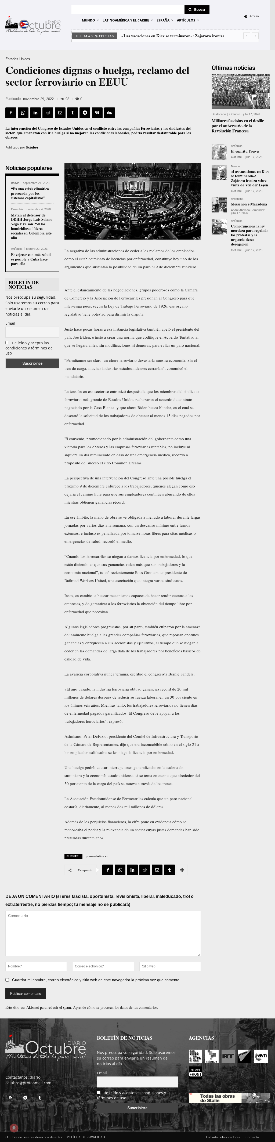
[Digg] (109, 112)
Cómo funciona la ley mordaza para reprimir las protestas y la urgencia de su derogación (249, 235)
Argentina (237, 198)
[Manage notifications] (14, 1128)
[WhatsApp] (23, 112)
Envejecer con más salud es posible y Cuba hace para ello (31, 259)
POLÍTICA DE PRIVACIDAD (86, 1137)
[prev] (246, 35)
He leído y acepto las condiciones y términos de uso (29, 348)
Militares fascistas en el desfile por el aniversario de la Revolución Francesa (238, 125)
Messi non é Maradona (141, 36)
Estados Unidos (17, 59)
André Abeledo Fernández (248, 210)
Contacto (252, 1137)
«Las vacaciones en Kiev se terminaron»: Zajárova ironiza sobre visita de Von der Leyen (250, 178)
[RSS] (10, 1098)
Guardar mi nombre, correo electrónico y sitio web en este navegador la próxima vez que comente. (96, 980)
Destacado (219, 114)
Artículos (17, 248)
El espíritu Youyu (245, 151)
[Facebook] (10, 112)
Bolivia (15, 183)
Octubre (32, 147)
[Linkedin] (35, 112)
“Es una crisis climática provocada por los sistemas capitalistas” (30, 193)
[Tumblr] (72, 112)
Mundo (235, 166)
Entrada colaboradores (223, 1137)
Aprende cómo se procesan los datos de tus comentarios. (115, 1007)
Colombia (17, 209)
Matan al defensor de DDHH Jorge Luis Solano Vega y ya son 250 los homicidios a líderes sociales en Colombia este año (31, 226)
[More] (182, 870)
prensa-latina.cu (97, 856)
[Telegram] (84, 112)
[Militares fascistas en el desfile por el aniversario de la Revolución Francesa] (241, 91)
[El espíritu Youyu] (219, 152)
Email (10, 323)
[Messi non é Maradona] (219, 204)
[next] (255, 35)
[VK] (97, 112)
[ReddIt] (47, 112)
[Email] (60, 112)
